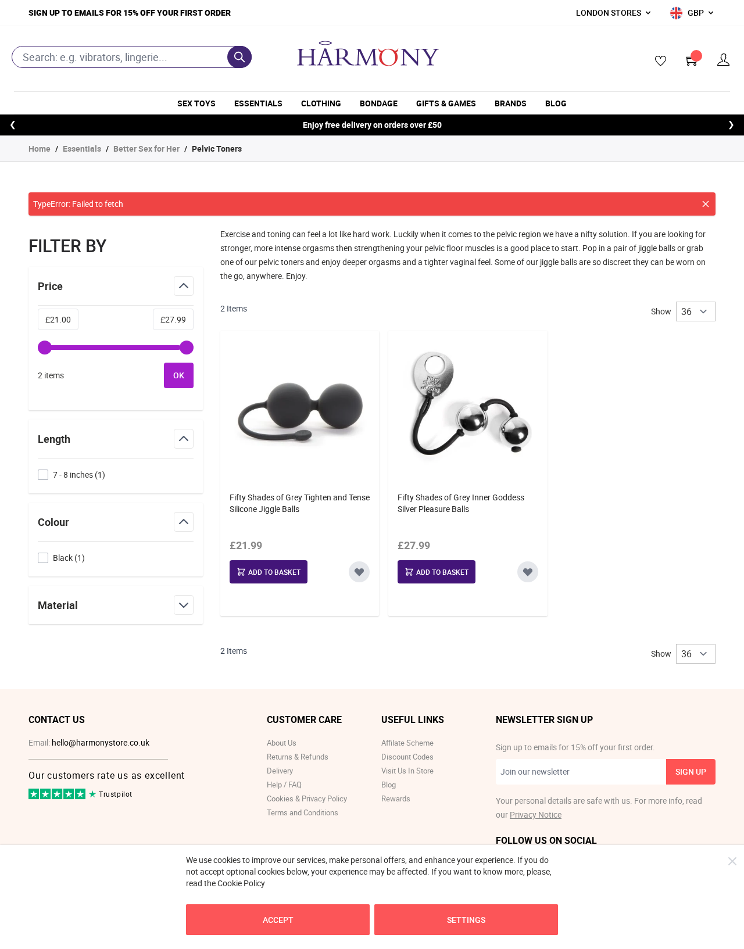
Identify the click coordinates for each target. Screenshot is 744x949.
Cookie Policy (241, 883)
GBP (696, 12)
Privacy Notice (535, 814)
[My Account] (723, 60)
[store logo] (368, 53)
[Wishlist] (657, 61)
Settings (466, 919)
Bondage (379, 103)
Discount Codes (407, 756)
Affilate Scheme (407, 742)
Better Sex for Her (146, 148)
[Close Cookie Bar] (732, 861)
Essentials (258, 103)
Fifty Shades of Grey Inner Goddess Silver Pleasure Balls (461, 503)
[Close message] (705, 204)
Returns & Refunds (297, 756)
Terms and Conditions (302, 812)
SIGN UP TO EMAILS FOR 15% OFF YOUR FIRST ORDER (129, 12)
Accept (278, 919)
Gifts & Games (446, 103)
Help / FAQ (284, 784)
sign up (690, 771)
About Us (281, 742)
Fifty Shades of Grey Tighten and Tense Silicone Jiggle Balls (300, 503)
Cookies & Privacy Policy (307, 798)
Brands (511, 103)
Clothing (321, 103)
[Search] (239, 57)
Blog (556, 103)
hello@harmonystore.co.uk (100, 742)
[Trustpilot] (57, 796)
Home (39, 148)
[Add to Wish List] (359, 571)
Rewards (395, 798)
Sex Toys (196, 103)
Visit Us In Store (407, 770)
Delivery (280, 770)
